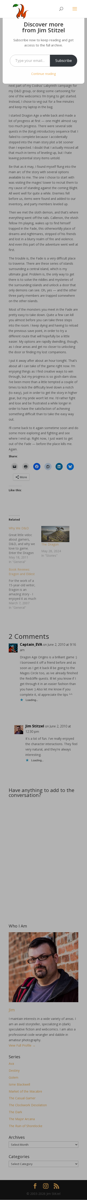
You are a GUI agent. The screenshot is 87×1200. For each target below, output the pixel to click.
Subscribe (63, 60)
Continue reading (43, 74)
